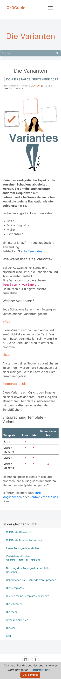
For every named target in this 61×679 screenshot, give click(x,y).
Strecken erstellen (17, 620)
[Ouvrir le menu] (50, 8)
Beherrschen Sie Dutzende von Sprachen (31, 580)
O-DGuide (16, 7)
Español (8, 88)
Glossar (10, 628)
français (20, 88)
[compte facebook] (35, 659)
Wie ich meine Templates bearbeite (27, 596)
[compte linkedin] (25, 659)
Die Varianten (14, 604)
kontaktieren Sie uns (44, 497)
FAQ (8, 636)
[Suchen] (57, 53)
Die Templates (15, 588)
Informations (41, 669)
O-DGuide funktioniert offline (24, 540)
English (47, 86)
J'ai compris (30, 674)
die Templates (32, 251)
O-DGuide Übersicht (18, 532)
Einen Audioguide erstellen (22, 548)
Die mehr (11, 612)
